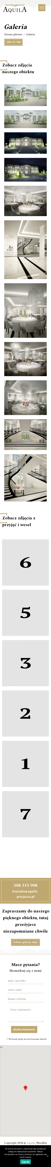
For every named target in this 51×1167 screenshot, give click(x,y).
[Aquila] (15, 13)
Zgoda (25, 1161)
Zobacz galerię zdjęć (25, 942)
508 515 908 (13, 42)
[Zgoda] (47, 1156)
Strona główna (13, 34)
